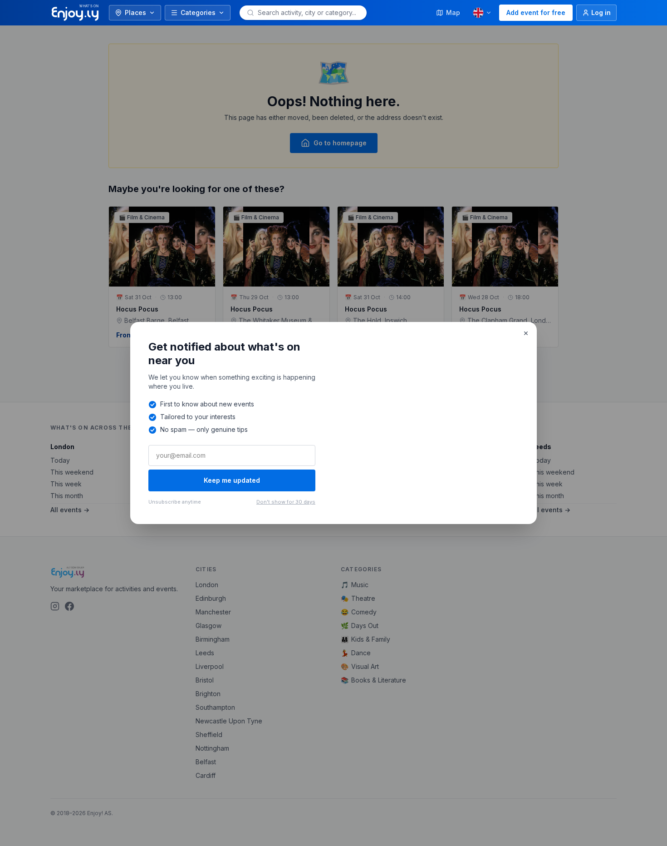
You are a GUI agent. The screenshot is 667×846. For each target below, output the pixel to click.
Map (453, 12)
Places (135, 12)
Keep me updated (232, 480)
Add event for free (535, 12)
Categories (198, 12)
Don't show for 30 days (285, 502)
